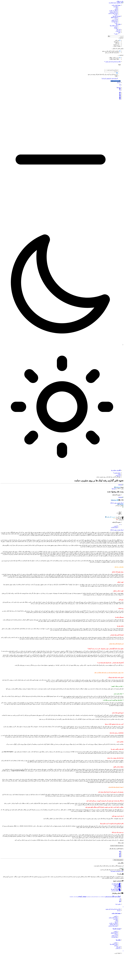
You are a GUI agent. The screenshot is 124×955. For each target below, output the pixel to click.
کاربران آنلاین (114, 20)
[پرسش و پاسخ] (61, 95)
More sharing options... (118, 859)
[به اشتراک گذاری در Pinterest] (120, 856)
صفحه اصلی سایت (116, 5)
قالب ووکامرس (75, 896)
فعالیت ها (118, 24)
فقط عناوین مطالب (114, 59)
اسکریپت (115, 6)
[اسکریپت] (61, 93)
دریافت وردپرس (115, 890)
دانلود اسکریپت (115, 883)
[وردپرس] (61, 96)
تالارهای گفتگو (114, 17)
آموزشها (114, 488)
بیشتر (116, 14)
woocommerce (71, 896)
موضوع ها (116, 41)
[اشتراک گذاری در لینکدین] (120, 855)
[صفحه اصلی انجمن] (61, 92)
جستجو (116, 27)
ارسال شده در (116, 502)
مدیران (116, 18)
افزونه (116, 9)
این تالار (117, 43)
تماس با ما (118, 904)
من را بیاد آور (115, 74)
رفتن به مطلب (119, 1)
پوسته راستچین (82, 896)
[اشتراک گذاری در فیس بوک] (120, 852)
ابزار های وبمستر (114, 12)
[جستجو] (109, 36)
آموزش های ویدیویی (113, 13)
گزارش (116, 526)
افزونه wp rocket (103, 896)
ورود (116, 75)
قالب (116, 7)
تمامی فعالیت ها (114, 25)
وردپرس (99, 896)
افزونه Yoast (96, 896)
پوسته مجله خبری (89, 896)
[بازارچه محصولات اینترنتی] (61, 99)
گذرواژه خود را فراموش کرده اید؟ (110, 78)
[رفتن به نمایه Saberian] (120, 484)
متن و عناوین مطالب (114, 57)
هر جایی (117, 40)
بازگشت (116, 916)
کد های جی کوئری (113, 10)
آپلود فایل (118, 29)
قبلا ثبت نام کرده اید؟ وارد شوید (113, 61)
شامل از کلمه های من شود (110, 51)
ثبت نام (119, 82)
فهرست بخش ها (117, 16)
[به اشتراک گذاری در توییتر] (120, 851)
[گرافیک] (61, 97)
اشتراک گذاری (114, 527)
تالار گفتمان (116, 885)
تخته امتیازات (114, 21)
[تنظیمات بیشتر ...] (120, 524)
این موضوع (116, 44)
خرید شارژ (118, 31)
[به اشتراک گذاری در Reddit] (120, 854)
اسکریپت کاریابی (93, 896)
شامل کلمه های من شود (112, 52)
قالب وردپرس (109, 896)
